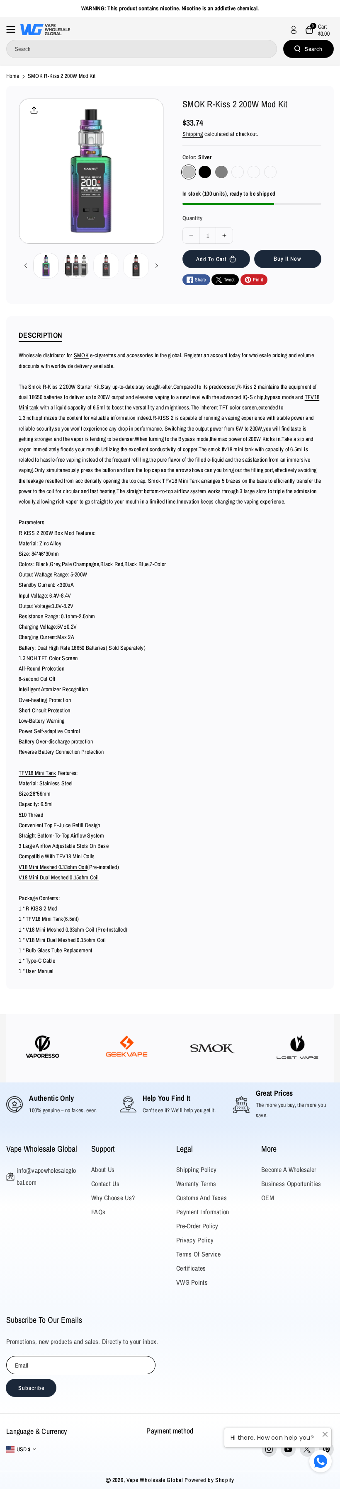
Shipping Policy (196, 1169)
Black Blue (254, 172)
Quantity (192, 218)
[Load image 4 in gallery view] (136, 265)
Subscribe (31, 1388)
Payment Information (202, 1211)
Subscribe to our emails (44, 1319)
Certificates (191, 1268)
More (269, 1148)
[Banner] (42, 1048)
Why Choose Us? (113, 1197)
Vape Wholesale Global (41, 1148)
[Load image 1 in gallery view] (46, 265)
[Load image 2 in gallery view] (76, 265)
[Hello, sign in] (294, 30)
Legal (184, 1148)
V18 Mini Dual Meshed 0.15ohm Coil (59, 877)
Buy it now (287, 258)
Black (205, 172)
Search (314, 49)
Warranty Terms (196, 1183)
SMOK (81, 355)
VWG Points (192, 1282)
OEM (267, 1197)
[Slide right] (157, 266)
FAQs (98, 1211)
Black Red (237, 172)
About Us (102, 1169)
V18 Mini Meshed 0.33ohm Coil (53, 867)
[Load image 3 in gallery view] (106, 265)
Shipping (192, 134)
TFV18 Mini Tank (37, 773)
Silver (188, 172)
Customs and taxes (201, 1197)
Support (103, 1148)
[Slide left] (26, 266)
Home (12, 76)
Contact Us (105, 1183)
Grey (221, 172)
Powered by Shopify (209, 1480)
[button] (13, 29)
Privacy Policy (195, 1239)
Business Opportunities (291, 1183)
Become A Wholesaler (288, 1169)
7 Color (270, 172)
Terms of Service (198, 1254)
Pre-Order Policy (197, 1225)
